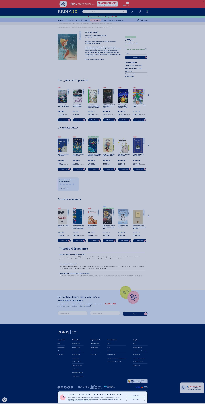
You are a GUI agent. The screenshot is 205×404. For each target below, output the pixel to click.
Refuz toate (135, 399)
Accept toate (135, 395)
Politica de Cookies (86, 400)
